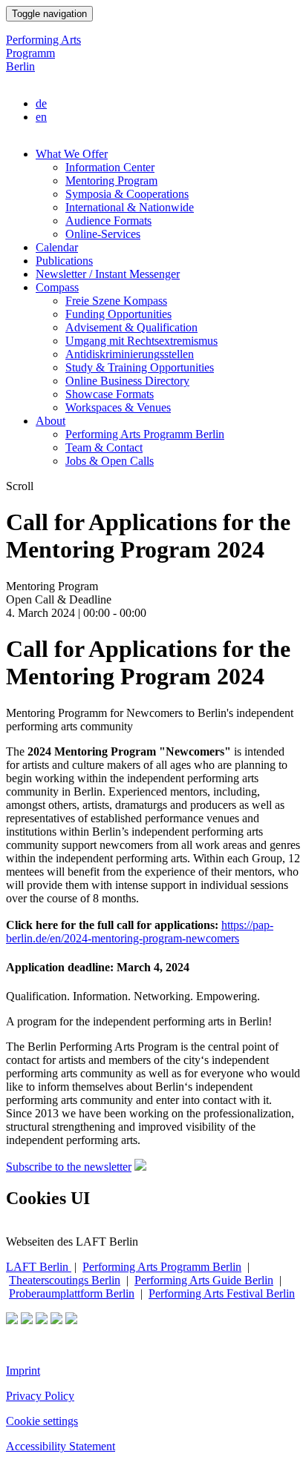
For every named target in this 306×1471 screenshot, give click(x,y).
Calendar (57, 247)
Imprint (23, 1370)
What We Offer (72, 154)
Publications (64, 260)
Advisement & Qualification (131, 327)
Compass (57, 287)
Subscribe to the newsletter (68, 1166)
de (41, 103)
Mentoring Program (111, 180)
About (50, 420)
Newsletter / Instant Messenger (108, 274)
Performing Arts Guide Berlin (203, 1280)
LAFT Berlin (38, 1266)
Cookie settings (42, 1421)
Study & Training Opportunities (139, 367)
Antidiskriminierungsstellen (129, 354)
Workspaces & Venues (118, 407)
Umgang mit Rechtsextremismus (141, 340)
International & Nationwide (129, 207)
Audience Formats (108, 220)
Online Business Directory (127, 380)
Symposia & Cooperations (127, 194)
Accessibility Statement (60, 1446)
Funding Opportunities (118, 314)
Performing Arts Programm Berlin (43, 53)
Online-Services (102, 234)
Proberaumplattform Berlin (71, 1293)
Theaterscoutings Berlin (64, 1280)
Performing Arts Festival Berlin (222, 1293)
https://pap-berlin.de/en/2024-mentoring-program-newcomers (139, 932)
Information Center (109, 167)
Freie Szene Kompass (116, 300)
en (41, 116)
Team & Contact (104, 447)
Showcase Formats (109, 394)
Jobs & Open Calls (109, 460)
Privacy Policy (40, 1395)
